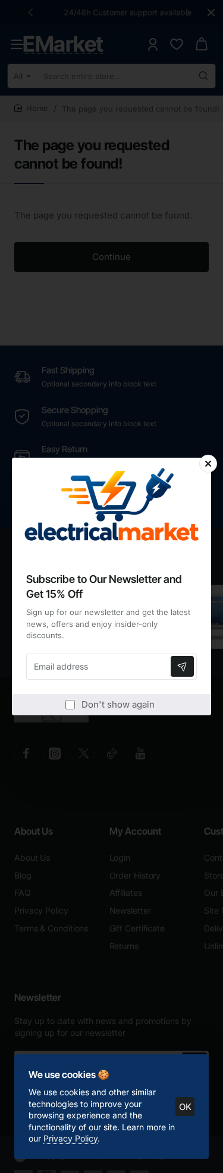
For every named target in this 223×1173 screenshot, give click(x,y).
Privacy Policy (70, 1138)
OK (185, 1106)
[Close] (208, 464)
